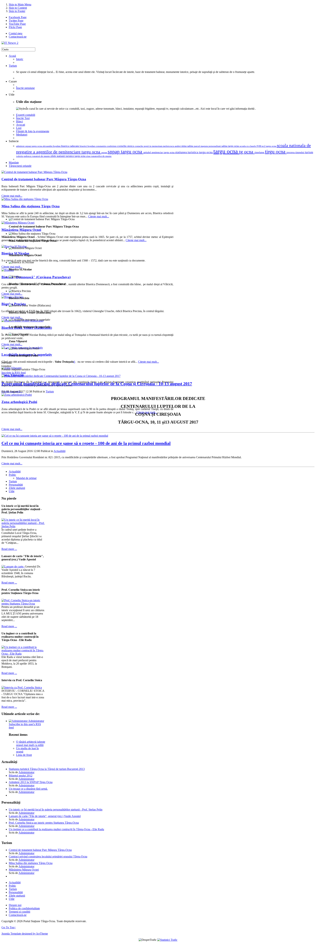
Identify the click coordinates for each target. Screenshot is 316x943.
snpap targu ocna (125, 151)
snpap (104, 152)
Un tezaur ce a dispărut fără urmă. (28, 788)
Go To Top (8, 927)
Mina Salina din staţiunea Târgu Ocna (30, 206)
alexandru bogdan (52, 146)
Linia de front (24, 754)
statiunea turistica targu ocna (194, 152)
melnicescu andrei (172, 146)
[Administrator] (18, 720)
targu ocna (226, 151)
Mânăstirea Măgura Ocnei (21, 230)
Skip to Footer (17, 11)
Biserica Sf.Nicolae (15, 253)
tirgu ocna (276, 151)
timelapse (260, 152)
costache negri (142, 146)
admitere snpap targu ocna (29, 146)
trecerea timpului (296, 152)
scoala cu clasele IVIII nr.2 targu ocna (258, 146)
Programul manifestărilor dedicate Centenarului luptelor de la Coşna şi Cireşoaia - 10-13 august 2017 (96, 383)
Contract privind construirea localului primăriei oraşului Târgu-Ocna (48, 856)
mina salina (187, 146)
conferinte (112, 146)
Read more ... (9, 549)
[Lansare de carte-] (13, 566)
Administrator (36, 720)
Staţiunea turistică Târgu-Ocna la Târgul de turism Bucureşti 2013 (47, 769)
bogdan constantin (97, 146)
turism (309, 152)
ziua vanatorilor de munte (99, 156)
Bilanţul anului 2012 (20, 775)
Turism (50, 391)
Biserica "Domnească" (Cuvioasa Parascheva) (36, 277)
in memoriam (156, 146)
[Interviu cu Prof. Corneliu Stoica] (21, 687)
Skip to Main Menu (20, 4)
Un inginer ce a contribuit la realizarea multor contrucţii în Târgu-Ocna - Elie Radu (56, 829)
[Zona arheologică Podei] (16, 394)
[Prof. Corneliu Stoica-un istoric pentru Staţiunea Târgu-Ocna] (23, 603)
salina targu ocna (230, 146)
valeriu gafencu (24, 156)
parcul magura (201, 146)
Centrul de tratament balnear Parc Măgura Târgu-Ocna (43, 179)
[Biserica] (7, 270)
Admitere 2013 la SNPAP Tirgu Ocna (30, 782)
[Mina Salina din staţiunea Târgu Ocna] (24, 199)
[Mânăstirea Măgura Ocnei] (17, 222)
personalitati (214, 146)
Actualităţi (59, 451)
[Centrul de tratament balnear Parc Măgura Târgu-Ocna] (34, 172)
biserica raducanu (70, 146)
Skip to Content (18, 7)
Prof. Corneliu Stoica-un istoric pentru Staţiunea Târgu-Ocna (44, 822)
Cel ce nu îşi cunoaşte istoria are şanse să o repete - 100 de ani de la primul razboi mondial (86, 443)
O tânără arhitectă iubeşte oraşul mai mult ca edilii (30, 743)
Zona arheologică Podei (19, 402)
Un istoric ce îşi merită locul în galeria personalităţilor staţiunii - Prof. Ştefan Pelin (55, 809)
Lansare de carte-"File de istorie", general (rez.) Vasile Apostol (45, 816)
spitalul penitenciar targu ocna (159, 152)
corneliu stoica (126, 146)
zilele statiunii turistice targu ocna (68, 156)
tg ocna (247, 151)
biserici (84, 146)
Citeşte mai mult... (11, 195)
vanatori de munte (41, 156)
